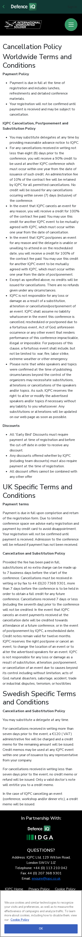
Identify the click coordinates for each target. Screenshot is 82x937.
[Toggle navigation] (71, 24)
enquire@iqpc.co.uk (46, 878)
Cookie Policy (19, 920)
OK (41, 929)
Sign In (72, 7)
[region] (41, 913)
